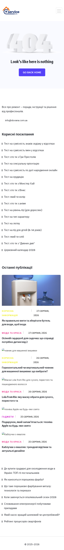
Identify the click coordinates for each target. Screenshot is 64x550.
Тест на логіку (12, 223)
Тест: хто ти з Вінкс (14, 190)
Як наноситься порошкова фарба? (24, 479)
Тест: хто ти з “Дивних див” (19, 243)
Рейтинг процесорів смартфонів (22, 521)
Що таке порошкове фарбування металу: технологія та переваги (27, 488)
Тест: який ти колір (14, 196)
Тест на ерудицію (14, 177)
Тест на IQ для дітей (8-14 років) (22, 230)
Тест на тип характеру (16, 216)
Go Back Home (32, 72)
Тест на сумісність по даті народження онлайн (30, 170)
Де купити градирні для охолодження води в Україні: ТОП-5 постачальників (29, 471)
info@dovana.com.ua (16, 120)
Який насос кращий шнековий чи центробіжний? (32, 514)
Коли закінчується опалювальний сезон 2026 (30, 497)
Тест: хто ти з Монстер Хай (19, 183)
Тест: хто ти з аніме (15, 203)
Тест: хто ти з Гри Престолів (20, 157)
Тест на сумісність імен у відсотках (24, 150)
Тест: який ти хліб (14, 236)
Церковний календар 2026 (19, 250)
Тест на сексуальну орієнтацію (21, 163)
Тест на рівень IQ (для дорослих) (23, 210)
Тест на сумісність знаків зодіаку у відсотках (29, 143)
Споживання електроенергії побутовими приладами (27, 506)
